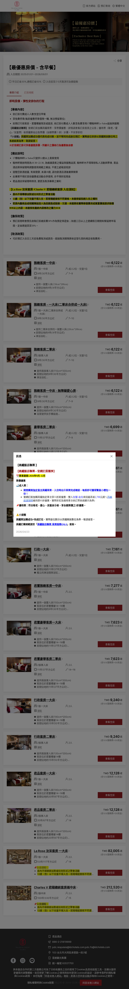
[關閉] (108, 456)
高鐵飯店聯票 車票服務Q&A (52, 524)
